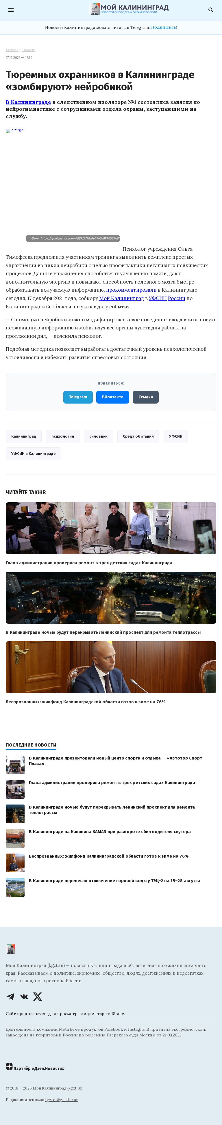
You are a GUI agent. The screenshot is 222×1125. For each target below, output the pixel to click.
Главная (12, 50)
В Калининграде (28, 102)
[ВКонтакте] (24, 996)
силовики (98, 436)
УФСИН (158, 298)
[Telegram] (10, 996)
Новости (28, 50)
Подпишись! (164, 27)
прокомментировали (131, 290)
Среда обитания (138, 436)
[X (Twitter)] (37, 996)
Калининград (23, 436)
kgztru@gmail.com (61, 1099)
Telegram (78, 397)
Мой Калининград (121, 298)
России (176, 298)
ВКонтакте (112, 397)
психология (62, 436)
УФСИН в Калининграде (33, 453)
